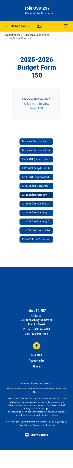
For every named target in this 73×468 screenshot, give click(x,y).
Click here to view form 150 (36, 105)
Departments (12, 34)
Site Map (36, 354)
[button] (17, 26)
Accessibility (36, 360)
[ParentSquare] (36, 434)
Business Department (37, 34)
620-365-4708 (40, 333)
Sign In (36, 366)
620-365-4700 (41, 329)
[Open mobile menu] (66, 26)
